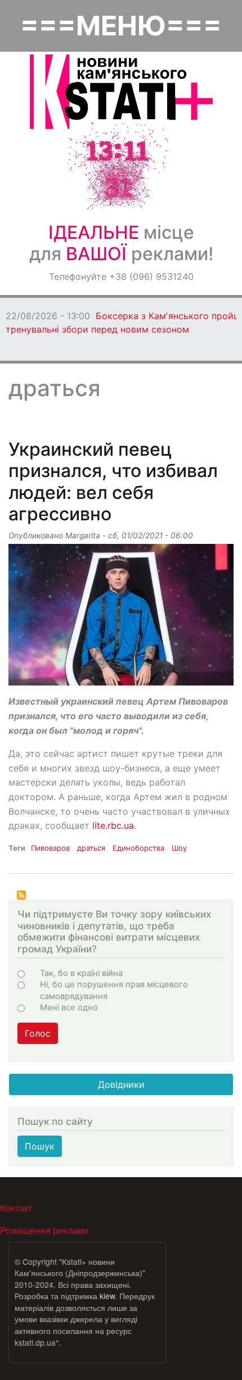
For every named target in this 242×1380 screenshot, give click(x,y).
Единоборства (138, 847)
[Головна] (121, 92)
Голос (38, 1033)
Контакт (16, 1207)
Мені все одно (69, 1007)
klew (107, 1295)
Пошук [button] (40, 1146)
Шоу (179, 847)
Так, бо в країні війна (81, 973)
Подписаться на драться (21, 895)
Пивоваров (50, 847)
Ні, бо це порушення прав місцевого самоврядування (114, 990)
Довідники (121, 1084)
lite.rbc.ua (113, 825)
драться (91, 847)
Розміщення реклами (44, 1230)
